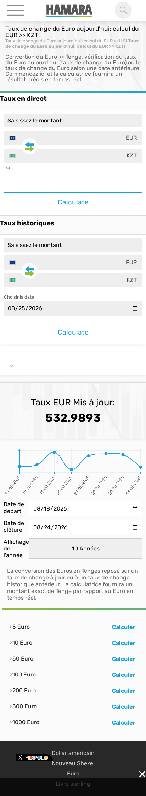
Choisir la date (19, 297)
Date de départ (14, 507)
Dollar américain (73, 753)
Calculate (73, 202)
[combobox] (73, 138)
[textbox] (73, 138)
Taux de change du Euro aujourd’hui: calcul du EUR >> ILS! (66, 41)
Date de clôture (14, 526)
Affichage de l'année (16, 548)
